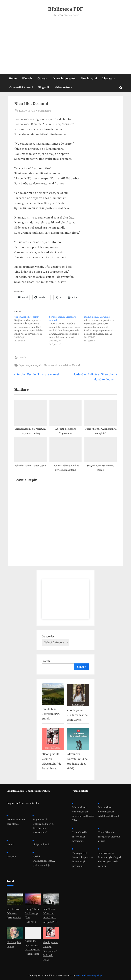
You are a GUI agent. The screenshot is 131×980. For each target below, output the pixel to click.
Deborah (11, 856)
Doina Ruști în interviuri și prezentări (80, 837)
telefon (67, 365)
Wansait (27, 78)
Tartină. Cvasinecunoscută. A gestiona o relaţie (44, 861)
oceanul (52, 365)
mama (33, 365)
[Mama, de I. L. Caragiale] (101, 328)
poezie (22, 357)
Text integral (89, 78)
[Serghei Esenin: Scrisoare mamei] (66, 330)
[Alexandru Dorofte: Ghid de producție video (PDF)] (78, 740)
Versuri (76, 365)
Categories (48, 636)
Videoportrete (63, 87)
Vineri (10, 844)
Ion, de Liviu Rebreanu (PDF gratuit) (51, 713)
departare (24, 365)
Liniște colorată (41, 844)
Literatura (108, 78)
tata (60, 365)
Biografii (43, 87)
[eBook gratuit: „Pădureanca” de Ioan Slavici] (78, 696)
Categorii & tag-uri (21, 87)
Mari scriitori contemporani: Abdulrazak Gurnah (109, 812)
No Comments (43, 111)
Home (13, 78)
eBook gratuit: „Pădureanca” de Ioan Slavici (77, 715)
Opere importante (64, 78)
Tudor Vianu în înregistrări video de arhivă (109, 837)
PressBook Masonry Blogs (89, 975)
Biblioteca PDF (65, 9)
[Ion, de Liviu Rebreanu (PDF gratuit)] (53, 695)
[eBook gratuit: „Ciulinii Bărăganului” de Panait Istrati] (53, 740)
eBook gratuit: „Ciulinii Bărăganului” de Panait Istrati (50, 951)
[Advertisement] (65, 43)
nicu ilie (42, 365)
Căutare (42, 78)
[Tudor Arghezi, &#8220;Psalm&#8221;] (31, 328)
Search (46, 661)
